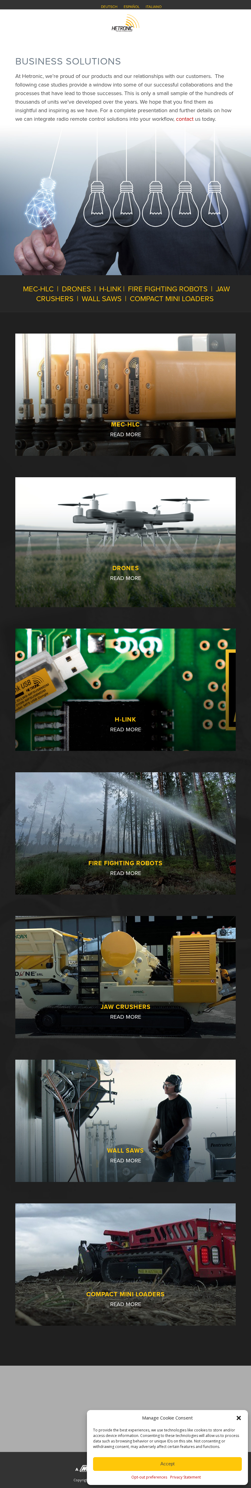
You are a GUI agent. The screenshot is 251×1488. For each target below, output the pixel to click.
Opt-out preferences (149, 1477)
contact (184, 119)
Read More (125, 434)
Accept (167, 1463)
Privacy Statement (185, 1477)
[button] (239, 1418)
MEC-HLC (38, 289)
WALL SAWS (102, 298)
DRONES (76, 289)
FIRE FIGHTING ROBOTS (168, 289)
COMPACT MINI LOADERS (172, 298)
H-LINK (110, 289)
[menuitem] (109, 6)
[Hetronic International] (125, 23)
